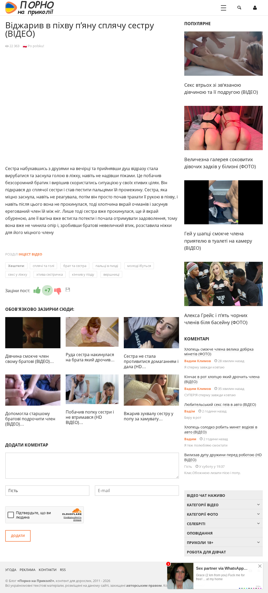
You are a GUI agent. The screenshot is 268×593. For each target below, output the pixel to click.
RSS (63, 569)
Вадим (190, 439)
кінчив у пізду (83, 274)
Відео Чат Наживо (206, 495)
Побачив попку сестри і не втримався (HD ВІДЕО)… (90, 417)
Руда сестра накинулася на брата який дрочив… (90, 357)
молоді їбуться (139, 265)
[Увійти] (255, 8)
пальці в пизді (107, 265)
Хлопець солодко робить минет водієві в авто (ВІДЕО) (220, 429)
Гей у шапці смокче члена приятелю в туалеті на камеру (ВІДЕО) (218, 240)
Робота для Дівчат (206, 552)
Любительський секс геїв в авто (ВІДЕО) (220, 404)
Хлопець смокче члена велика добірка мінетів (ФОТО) (219, 352)
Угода (10, 569)
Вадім (189, 411)
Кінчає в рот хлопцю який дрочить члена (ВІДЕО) (222, 379)
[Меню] (223, 8)
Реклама (27, 569)
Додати (18, 536)
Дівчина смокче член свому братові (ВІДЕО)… (29, 358)
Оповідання (200, 533)
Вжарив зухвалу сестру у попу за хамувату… (148, 416)
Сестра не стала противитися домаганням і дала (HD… (151, 361)
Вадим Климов (197, 360)
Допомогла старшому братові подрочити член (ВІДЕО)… (30, 419)
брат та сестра (74, 265)
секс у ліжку (17, 274)
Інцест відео (30, 254)
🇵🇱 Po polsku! (33, 45)
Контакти (48, 569)
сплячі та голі (43, 265)
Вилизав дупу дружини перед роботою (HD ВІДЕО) (223, 457)
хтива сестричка (49, 274)
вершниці (111, 274)
